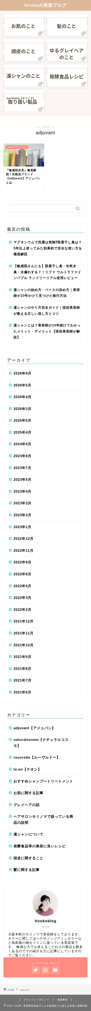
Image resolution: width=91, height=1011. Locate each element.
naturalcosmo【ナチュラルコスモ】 (41, 743)
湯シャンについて (28, 834)
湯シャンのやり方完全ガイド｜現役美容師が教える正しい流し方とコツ (47, 310)
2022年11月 (24, 550)
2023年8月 (23, 456)
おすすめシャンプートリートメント (43, 781)
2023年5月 (23, 479)
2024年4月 (23, 444)
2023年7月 (23, 468)
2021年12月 (24, 621)
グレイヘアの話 (27, 805)
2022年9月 (23, 562)
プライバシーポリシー (36, 999)
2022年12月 (24, 539)
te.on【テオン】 (28, 769)
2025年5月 (23, 420)
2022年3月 (23, 598)
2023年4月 (23, 491)
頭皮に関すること (28, 858)
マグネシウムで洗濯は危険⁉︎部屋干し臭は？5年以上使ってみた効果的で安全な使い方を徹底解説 (48, 248)
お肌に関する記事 (28, 793)
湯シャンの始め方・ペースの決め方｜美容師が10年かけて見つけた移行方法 (47, 293)
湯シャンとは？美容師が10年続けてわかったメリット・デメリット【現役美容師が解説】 (47, 331)
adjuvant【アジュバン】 (35, 728)
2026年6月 (23, 373)
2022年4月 (23, 586)
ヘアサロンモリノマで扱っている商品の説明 (43, 819)
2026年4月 (23, 397)
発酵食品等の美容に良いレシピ (40, 846)
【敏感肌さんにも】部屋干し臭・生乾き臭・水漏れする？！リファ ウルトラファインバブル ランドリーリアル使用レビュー (47, 272)
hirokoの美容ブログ (45, 5)
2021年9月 (23, 657)
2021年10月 (24, 645)
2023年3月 (23, 503)
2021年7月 (23, 680)
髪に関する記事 (27, 870)
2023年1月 (23, 527)
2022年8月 (23, 574)
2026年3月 (23, 409)
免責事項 (62, 999)
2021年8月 (23, 669)
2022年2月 (23, 610)
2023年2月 (23, 515)
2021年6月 (23, 692)
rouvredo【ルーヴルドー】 (37, 757)
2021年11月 (24, 633)
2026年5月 (23, 385)
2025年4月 (23, 432)
